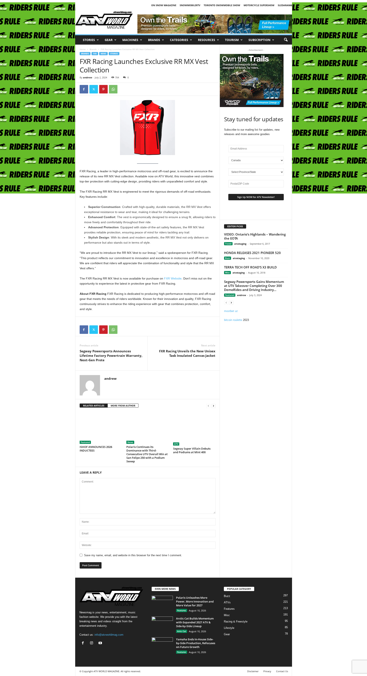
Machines (130, 40)
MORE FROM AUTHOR (123, 405)
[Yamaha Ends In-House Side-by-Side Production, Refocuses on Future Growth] (162, 645)
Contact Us (282, 671)
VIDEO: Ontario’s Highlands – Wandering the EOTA (255, 236)
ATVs (227, 602)
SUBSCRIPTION (259, 40)
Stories (89, 40)
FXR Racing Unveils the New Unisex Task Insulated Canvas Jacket (187, 353)
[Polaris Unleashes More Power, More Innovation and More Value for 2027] (162, 604)
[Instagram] (92, 643)
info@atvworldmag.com (109, 634)
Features (181, 610)
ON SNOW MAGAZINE (163, 5)
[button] (285, 40)
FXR (95, 53)
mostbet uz (231, 311)
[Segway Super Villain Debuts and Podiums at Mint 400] (194, 429)
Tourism (232, 40)
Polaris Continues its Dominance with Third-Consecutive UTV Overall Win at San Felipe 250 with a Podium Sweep (147, 454)
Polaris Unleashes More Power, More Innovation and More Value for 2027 (195, 601)
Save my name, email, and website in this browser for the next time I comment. (133, 555)
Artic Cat (181, 631)
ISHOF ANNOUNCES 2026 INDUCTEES (96, 448)
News (103, 53)
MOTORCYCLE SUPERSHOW (259, 5)
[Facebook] (84, 89)
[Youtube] (101, 643)
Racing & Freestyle (235, 621)
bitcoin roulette (233, 320)
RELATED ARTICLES (93, 405)
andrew (87, 77)
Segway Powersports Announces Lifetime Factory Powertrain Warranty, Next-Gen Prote (111, 355)
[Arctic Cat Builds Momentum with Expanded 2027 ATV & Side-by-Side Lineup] (162, 624)
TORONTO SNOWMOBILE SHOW (222, 5)
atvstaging (240, 243)
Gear (109, 40)
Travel (228, 243)
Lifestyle (229, 627)
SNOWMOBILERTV (190, 5)
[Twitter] (93, 89)
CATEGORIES (179, 40)
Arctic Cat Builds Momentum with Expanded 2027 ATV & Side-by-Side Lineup (195, 622)
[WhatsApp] (113, 89)
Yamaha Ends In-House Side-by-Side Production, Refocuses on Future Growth (195, 643)
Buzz (227, 258)
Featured (85, 442)
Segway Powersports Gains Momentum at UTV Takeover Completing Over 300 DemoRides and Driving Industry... (254, 285)
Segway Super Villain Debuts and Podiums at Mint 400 (191, 450)
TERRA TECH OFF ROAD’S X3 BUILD (250, 267)
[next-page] (213, 406)
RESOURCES (206, 40)
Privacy (267, 671)
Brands (154, 40)
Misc (227, 272)
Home (83, 49)
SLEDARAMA (285, 5)
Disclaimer (252, 671)
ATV (176, 443)
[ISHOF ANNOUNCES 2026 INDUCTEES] (101, 428)
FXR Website (173, 278)
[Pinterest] (103, 89)
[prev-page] (208, 406)
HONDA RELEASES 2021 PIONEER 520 (252, 253)
